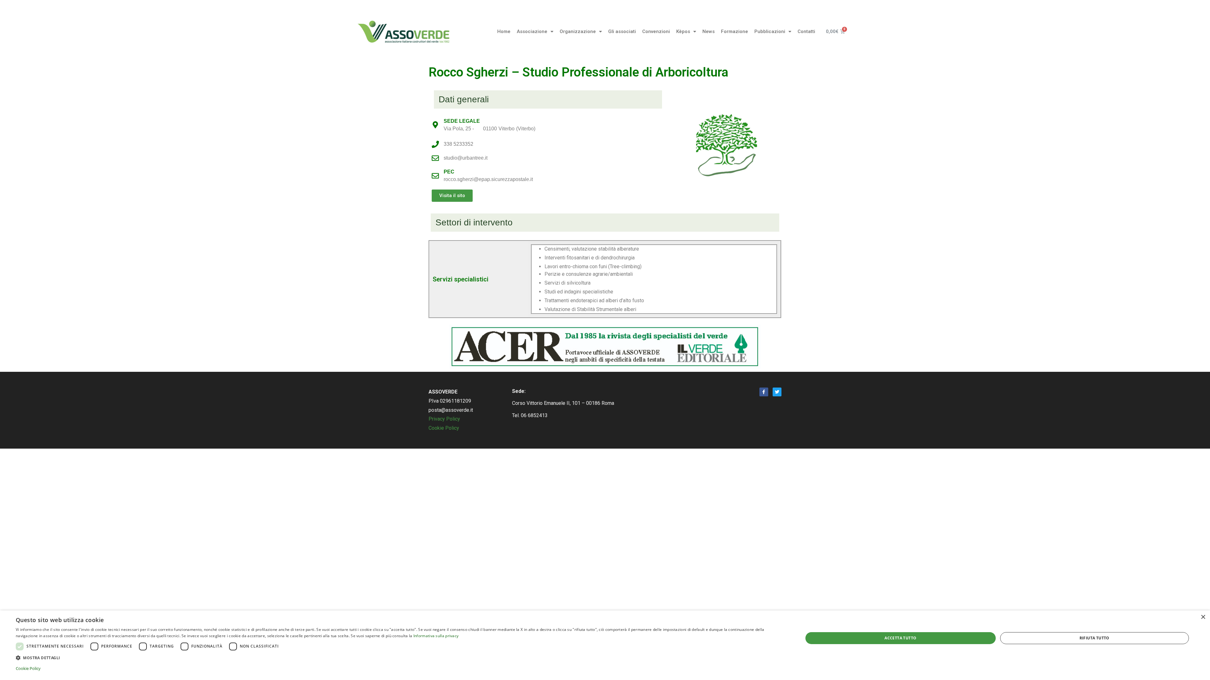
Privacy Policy (444, 419)
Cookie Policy (444, 428)
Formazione (734, 31)
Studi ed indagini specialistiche (578, 291)
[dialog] (605, 645)
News (708, 31)
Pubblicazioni (769, 31)
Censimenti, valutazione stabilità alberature (591, 249)
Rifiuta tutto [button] (1094, 638)
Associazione (532, 31)
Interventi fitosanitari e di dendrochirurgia (589, 257)
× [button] (1203, 617)
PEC (449, 171)
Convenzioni (656, 31)
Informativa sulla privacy (436, 635)
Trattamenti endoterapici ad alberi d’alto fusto (594, 300)
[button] (452, 196)
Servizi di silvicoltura (567, 283)
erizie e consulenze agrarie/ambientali (590, 274)
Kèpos (683, 31)
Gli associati (622, 31)
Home (503, 31)
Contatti (806, 31)
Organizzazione (578, 31)
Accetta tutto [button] (900, 638)
